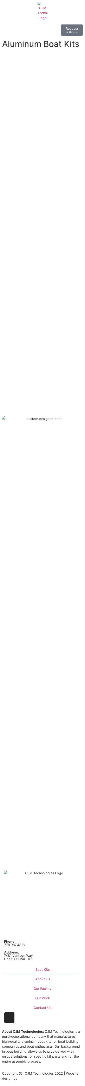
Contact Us (42, 1008)
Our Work (42, 998)
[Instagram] (9, 1017)
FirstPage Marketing (34, 1078)
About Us (42, 979)
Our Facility (42, 988)
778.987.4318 (14, 943)
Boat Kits (42, 969)
